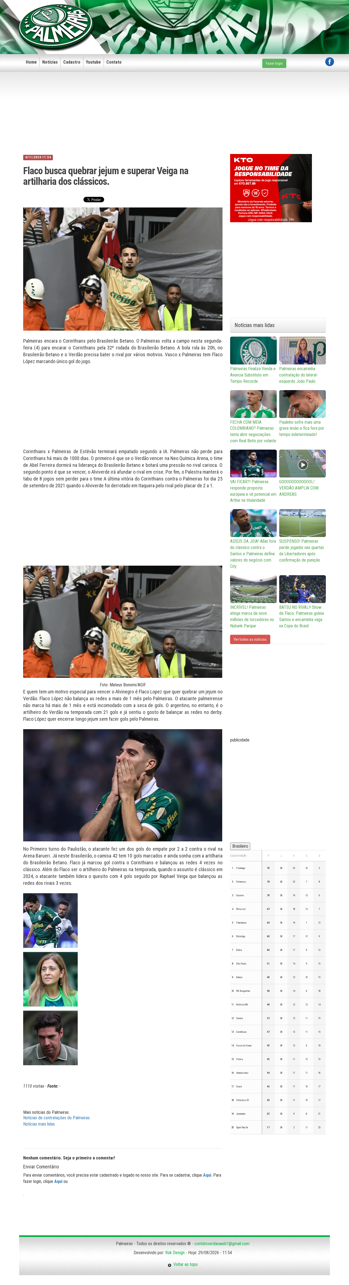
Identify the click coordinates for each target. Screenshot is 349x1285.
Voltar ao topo (185, 1264)
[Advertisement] (235, 18)
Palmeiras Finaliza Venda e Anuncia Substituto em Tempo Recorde (253, 375)
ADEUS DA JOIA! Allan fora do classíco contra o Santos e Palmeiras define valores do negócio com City (253, 554)
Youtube (93, 62)
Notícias (50, 62)
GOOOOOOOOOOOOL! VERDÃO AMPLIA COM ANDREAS (298, 488)
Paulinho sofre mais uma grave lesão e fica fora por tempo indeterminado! (301, 428)
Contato (114, 62)
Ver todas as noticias (250, 639)
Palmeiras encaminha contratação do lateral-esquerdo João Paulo (298, 375)
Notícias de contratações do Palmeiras (56, 1117)
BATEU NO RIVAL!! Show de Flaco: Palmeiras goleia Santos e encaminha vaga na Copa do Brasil (301, 617)
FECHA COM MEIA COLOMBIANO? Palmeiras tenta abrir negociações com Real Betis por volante (253, 432)
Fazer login (274, 63)
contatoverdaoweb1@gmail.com (221, 1243)
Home (31, 62)
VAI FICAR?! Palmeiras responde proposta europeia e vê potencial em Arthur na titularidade (253, 491)
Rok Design (175, 1252)
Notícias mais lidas (39, 1124)
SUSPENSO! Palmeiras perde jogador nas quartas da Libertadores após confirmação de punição (301, 551)
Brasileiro (240, 846)
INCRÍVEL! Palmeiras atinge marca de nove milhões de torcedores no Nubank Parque (252, 617)
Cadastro (71, 62)
